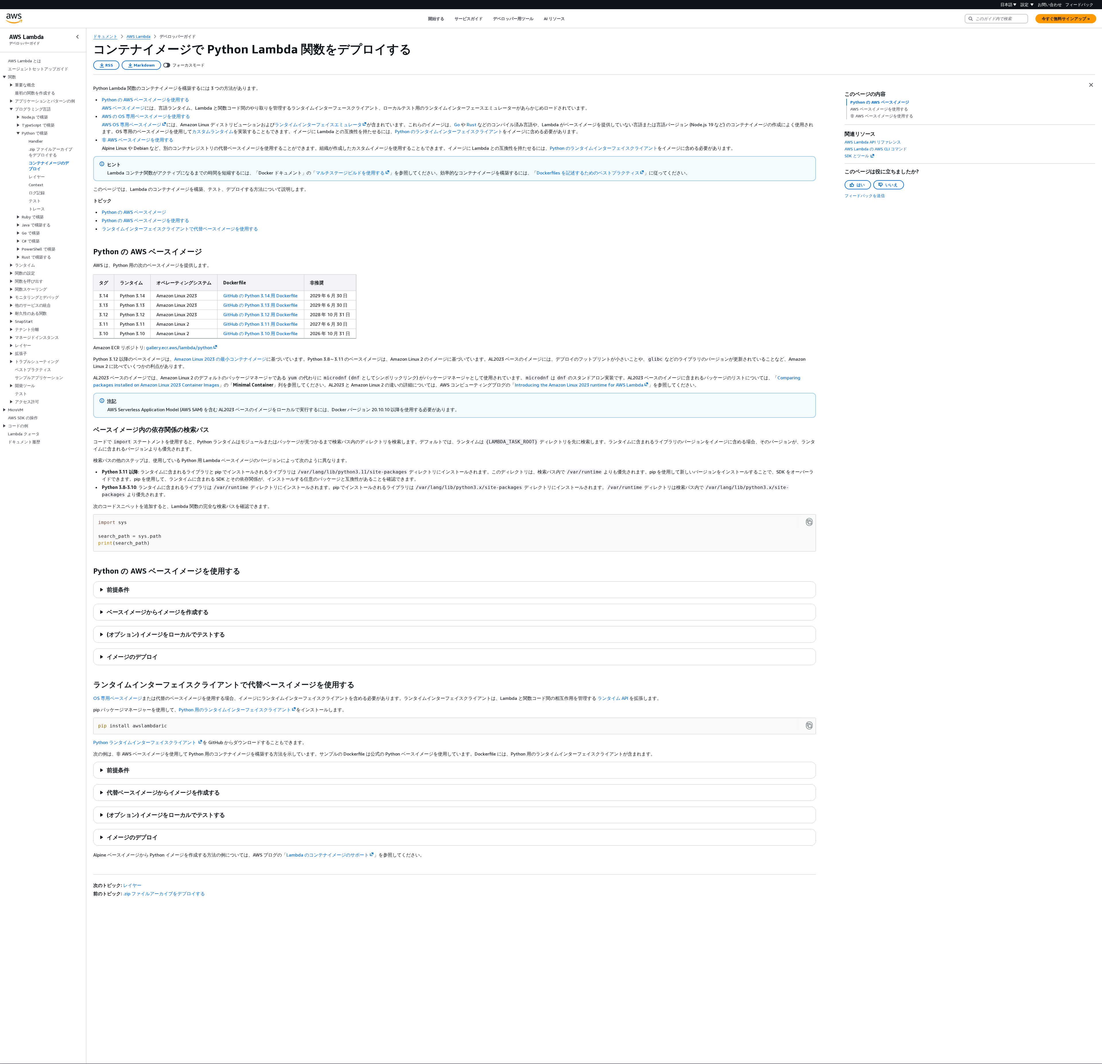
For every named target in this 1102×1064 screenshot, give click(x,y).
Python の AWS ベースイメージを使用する (145, 99)
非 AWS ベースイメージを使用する (137, 140)
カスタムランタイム (212, 131)
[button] (114, 589)
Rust (471, 124)
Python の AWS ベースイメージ (134, 212)
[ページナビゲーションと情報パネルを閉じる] (1091, 85)
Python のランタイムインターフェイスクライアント (449, 131)
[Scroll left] (423, 18)
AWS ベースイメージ (123, 108)
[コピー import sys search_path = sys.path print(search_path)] (809, 522)
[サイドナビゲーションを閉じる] (77, 36)
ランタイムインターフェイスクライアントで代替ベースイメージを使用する (180, 229)
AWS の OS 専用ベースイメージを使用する (146, 116)
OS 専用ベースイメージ (117, 698)
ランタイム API (612, 698)
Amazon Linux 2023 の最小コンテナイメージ (220, 359)
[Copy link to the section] (88, 252)
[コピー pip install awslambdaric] (809, 725)
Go (457, 124)
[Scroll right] (569, 18)
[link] (178, 36)
